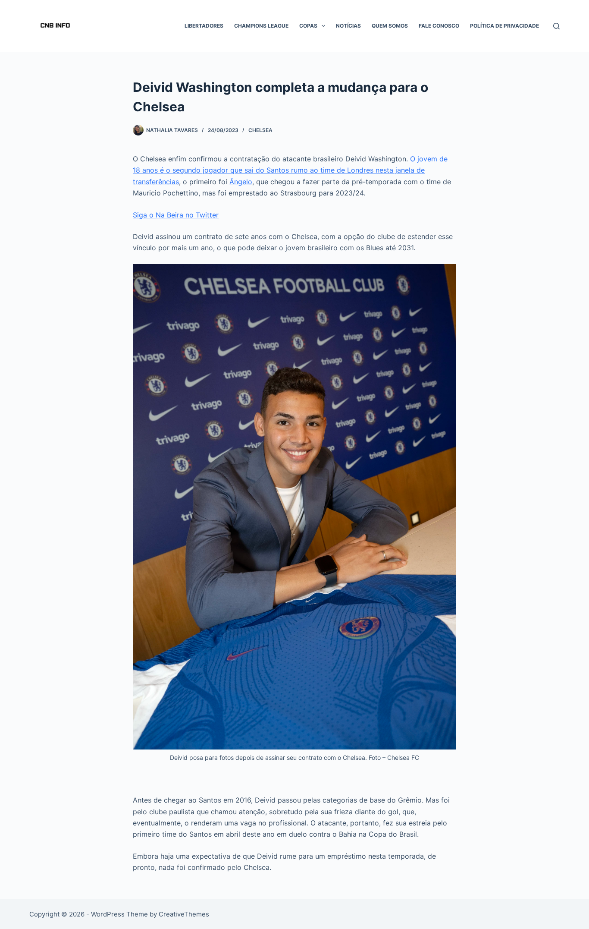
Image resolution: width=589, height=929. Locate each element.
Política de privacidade (504, 25)
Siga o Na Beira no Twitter (176, 215)
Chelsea (260, 130)
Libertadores (204, 25)
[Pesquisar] (556, 26)
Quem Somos (390, 25)
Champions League (261, 25)
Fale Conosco (439, 25)
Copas (308, 25)
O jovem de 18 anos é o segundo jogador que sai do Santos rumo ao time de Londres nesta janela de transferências (290, 170)
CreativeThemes (184, 914)
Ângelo (240, 181)
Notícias (348, 25)
